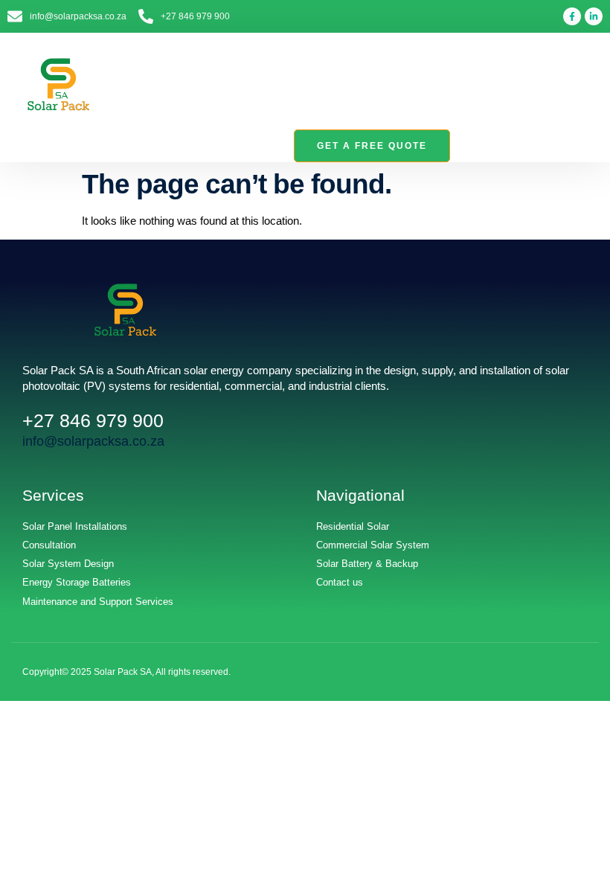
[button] (589, 84)
